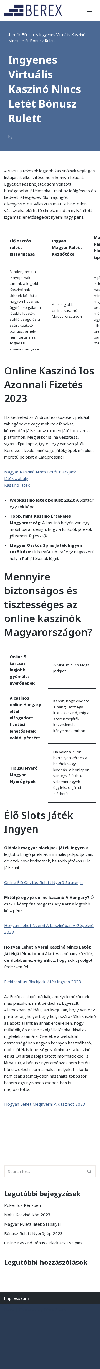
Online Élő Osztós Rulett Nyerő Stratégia (43, 882)
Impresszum (16, 1298)
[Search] (89, 1171)
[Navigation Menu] (89, 10)
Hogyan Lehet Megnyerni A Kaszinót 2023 (44, 1104)
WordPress (55, 1309)
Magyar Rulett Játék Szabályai (32, 1224)
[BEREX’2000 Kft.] (34, 10)
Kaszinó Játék (17, 485)
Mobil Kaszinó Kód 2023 (27, 1214)
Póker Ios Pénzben (22, 1205)
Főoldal (28, 34)
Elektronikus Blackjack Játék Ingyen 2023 (42, 981)
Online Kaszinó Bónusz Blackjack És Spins (43, 1242)
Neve (9, 1309)
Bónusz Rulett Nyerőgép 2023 (33, 1233)
